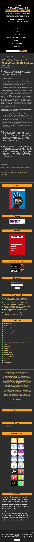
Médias (16, 40)
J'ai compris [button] (17, 540)
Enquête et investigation (10, 331)
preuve (8, 513)
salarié (20, 515)
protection (14, 513)
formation (10, 506)
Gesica (8, 172)
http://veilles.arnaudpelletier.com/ (21, 395)
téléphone (22, 517)
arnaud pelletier (16, 497)
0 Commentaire (4, 174)
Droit (4, 329)
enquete (24, 501)
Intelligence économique (16, 37)
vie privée (9, 520)
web (17, 520)
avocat (5, 172)
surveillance (5, 517)
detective (20, 499)
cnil (26, 497)
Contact (17, 47)
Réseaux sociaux (8, 352)
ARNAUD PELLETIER (18, 8)
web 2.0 (22, 520)
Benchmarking (7, 323)
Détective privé (7, 327)
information (5, 508)
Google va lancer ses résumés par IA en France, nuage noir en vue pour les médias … (16, 307)
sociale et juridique (8, 356)
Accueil (17, 28)
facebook (24, 504)
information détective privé (11, 334)
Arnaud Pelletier (17, 399)
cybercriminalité (6, 499)
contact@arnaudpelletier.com (18, 21)
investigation (26, 511)
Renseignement (7, 350)
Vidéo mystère (7, 362)
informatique (13, 508)
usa (27, 517)
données (4, 501)
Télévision (6, 358)
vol (14, 520)
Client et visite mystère (9, 325)
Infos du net (6, 338)
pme (3, 513)
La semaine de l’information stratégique (14, 342)
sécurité (12, 517)
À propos (16, 31)
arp (23, 497)
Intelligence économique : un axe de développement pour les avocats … (17, 63)
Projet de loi (6, 348)
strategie (26, 172)
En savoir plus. (27, 537)
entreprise (5, 504)
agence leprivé (6, 497)
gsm (19, 506)
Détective (17, 34)
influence (26, 506)
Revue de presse (8, 354)
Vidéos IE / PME (17, 43)
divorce (26, 499)
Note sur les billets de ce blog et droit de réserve (17, 402)
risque (4, 515)
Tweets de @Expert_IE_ (9, 426)
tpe (17, 517)
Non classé (6, 346)
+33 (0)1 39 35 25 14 (19, 19)
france (15, 506)
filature (4, 506)
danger (14, 499)
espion (11, 504)
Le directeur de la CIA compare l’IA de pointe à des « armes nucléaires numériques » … (16, 303)
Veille (4, 360)
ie (11, 172)
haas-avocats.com (15, 161)
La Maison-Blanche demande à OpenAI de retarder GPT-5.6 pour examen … (15, 313)
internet (19, 511)
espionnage (17, 504)
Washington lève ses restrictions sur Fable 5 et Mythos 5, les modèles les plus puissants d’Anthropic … (16, 299)
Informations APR (8, 336)
